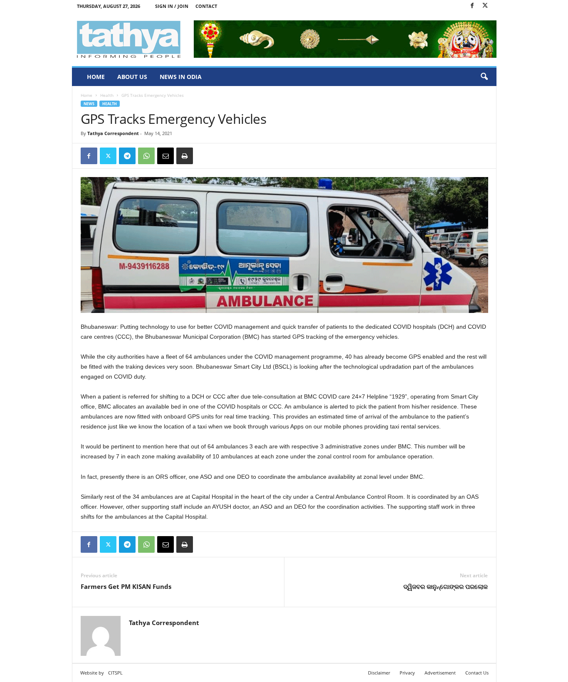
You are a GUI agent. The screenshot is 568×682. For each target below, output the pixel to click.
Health (107, 95)
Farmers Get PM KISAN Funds (126, 586)
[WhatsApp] (146, 156)
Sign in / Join (171, 6)
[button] (484, 77)
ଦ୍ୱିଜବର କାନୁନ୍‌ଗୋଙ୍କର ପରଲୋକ (445, 586)
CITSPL (115, 673)
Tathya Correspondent (113, 133)
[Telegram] (127, 156)
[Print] (184, 156)
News (89, 103)
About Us (132, 77)
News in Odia (181, 77)
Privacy (407, 673)
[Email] (165, 156)
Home (96, 77)
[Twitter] (485, 6)
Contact (206, 6)
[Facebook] (472, 6)
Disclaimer (379, 673)
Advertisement (440, 673)
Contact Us (477, 673)
